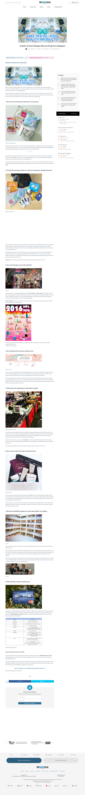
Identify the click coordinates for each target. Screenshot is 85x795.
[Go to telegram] (12, 2)
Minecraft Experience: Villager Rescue (65, 127)
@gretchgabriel (12, 143)
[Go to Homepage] (45, 2)
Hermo (33, 253)
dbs (30, 676)
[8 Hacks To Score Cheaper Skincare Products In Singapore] (42, 30)
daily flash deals (39, 253)
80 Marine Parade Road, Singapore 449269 (67, 140)
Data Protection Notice (53, 771)
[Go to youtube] (17, 2)
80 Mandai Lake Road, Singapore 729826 (66, 132)
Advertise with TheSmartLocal (24, 760)
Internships (38, 771)
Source (7, 290)
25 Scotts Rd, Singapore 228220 (65, 149)
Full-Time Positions (44, 771)
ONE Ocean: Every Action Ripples (64, 153)
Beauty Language (13, 345)
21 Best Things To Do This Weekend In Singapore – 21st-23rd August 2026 (68, 105)
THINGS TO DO (33, 6)
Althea (31, 247)
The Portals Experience (62, 144)
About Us (27, 771)
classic (34, 496)
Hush (36, 247)
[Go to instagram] (14, 2)
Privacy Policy (62, 771)
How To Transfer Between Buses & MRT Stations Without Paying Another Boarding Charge (68, 99)
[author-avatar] (26, 49)
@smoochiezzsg (12, 429)
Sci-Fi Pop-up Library (62, 136)
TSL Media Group (47, 782)
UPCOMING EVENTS (58, 6)
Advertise (22, 771)
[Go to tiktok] (20, 2)
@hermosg (11, 211)
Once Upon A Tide (61, 117)
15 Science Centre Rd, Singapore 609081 (66, 157)
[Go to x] (6, 2)
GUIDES (48, 6)
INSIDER (41, 6)
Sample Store (50, 147)
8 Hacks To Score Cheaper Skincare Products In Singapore (42, 46)
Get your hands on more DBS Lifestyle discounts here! (30, 668)
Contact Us (32, 771)
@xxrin (10, 492)
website (43, 445)
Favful (10, 369)
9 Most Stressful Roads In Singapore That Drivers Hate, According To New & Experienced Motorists (69, 79)
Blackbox (31, 495)
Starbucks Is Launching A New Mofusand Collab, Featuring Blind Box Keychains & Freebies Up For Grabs (68, 86)
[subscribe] (75, 760)
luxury (6, 498)
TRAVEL (24, 6)
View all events (74, 113)
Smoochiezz (22, 435)
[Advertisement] (29, 724)
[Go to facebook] (9, 2)
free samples (37, 157)
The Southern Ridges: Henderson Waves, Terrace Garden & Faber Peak (68, 93)
